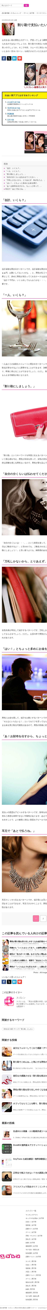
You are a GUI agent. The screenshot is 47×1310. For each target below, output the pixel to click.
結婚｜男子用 (30, 1289)
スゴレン (20, 997)
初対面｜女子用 (31, 1225)
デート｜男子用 (31, 1279)
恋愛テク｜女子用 (32, 1229)
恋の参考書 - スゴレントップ (11, 13)
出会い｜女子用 (31, 1222)
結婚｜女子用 (30, 1243)
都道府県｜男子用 (32, 1293)
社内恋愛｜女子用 (32, 1253)
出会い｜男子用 (31, 1265)
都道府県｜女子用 (32, 1246)
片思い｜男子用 (31, 1272)
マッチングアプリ (32, 1215)
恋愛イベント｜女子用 (33, 1257)
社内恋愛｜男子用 (32, 1299)
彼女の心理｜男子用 (32, 1282)
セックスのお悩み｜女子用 (35, 1218)
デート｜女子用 (29, 13)
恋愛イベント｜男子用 (33, 1275)
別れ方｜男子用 (31, 1286)
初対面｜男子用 (31, 1268)
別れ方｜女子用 (31, 1239)
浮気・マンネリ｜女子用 (34, 1236)
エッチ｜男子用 (31, 1261)
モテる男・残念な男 (32, 1296)
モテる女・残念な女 (32, 1249)
